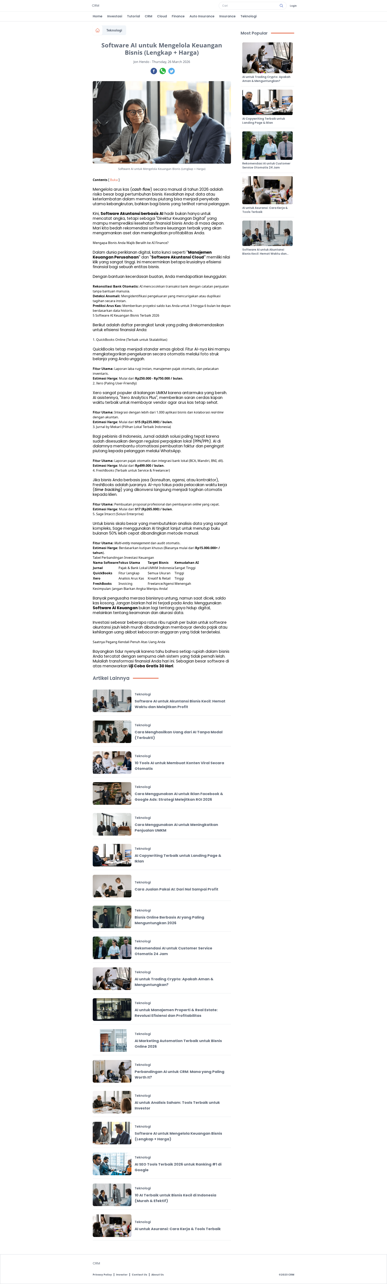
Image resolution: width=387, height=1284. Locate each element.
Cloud (162, 16)
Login (293, 5)
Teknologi (248, 16)
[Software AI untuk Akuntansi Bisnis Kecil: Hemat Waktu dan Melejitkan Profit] (112, 701)
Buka (114, 180)
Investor (122, 1274)
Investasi (114, 16)
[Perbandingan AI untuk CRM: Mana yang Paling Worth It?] (112, 1071)
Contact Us (139, 1274)
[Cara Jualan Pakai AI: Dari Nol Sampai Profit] (112, 886)
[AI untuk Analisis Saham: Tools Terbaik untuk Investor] (112, 1102)
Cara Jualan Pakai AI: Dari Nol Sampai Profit (176, 889)
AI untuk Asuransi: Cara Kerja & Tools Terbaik (178, 1228)
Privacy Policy (102, 1274)
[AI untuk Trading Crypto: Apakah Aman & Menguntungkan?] (112, 978)
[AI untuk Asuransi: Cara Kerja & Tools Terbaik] (112, 1225)
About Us (157, 1274)
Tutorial (133, 16)
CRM (148, 16)
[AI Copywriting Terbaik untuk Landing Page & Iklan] (112, 855)
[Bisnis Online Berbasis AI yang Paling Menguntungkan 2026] (112, 917)
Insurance (227, 16)
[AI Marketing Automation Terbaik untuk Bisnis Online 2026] (112, 1040)
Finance (178, 16)
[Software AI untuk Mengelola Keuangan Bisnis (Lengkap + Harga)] (112, 1133)
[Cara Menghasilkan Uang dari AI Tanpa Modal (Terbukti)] (112, 731)
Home (97, 16)
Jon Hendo (141, 62)
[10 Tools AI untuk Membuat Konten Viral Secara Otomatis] (112, 762)
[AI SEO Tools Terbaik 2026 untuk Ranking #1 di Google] (112, 1164)
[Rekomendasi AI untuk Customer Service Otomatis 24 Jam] (112, 948)
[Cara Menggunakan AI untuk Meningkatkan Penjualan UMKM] (112, 824)
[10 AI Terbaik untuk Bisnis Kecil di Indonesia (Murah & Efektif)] (112, 1195)
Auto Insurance (201, 16)
